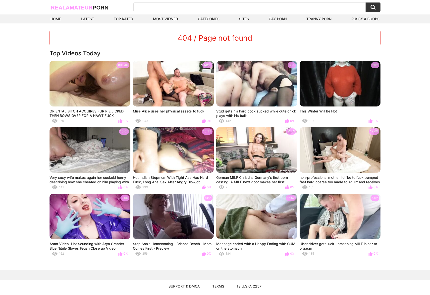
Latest (87, 19)
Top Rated (123, 19)
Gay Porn (278, 19)
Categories (208, 19)
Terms (218, 286)
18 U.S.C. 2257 (249, 286)
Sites (244, 19)
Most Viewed (165, 19)
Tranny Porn (318, 19)
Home (56, 19)
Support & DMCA (184, 286)
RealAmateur (79, 7)
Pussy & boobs (365, 19)
